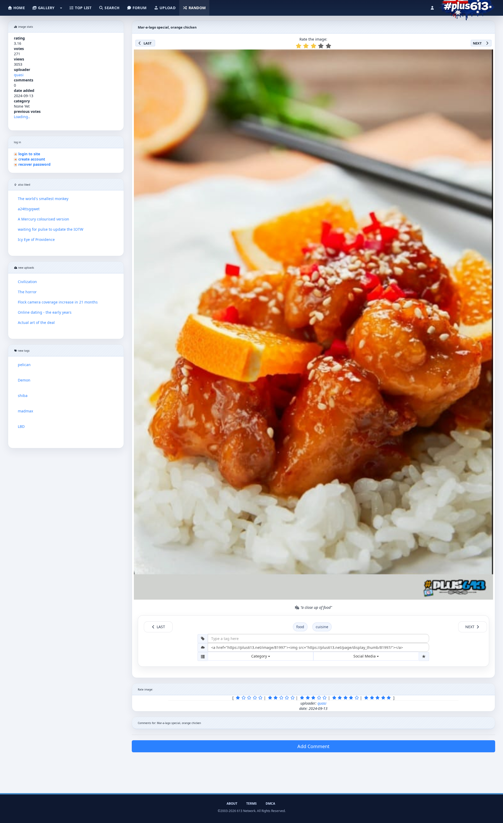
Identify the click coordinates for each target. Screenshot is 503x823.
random (196, 7)
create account (31, 159)
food (300, 626)
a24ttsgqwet (29, 208)
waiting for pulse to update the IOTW (50, 229)
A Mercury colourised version (43, 219)
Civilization (27, 281)
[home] (466, 6)
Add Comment (313, 746)
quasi (19, 74)
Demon (24, 380)
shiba (23, 395)
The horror (27, 291)
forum (139, 7)
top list (83, 7)
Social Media (365, 656)
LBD (21, 426)
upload (167, 7)
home (18, 7)
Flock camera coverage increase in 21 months (58, 302)
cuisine (322, 626)
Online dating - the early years (45, 312)
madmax (25, 410)
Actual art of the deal (36, 322)
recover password (34, 164)
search (111, 7)
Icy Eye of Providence (36, 239)
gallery (45, 7)
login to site (29, 153)
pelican (24, 364)
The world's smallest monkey (43, 198)
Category (259, 656)
